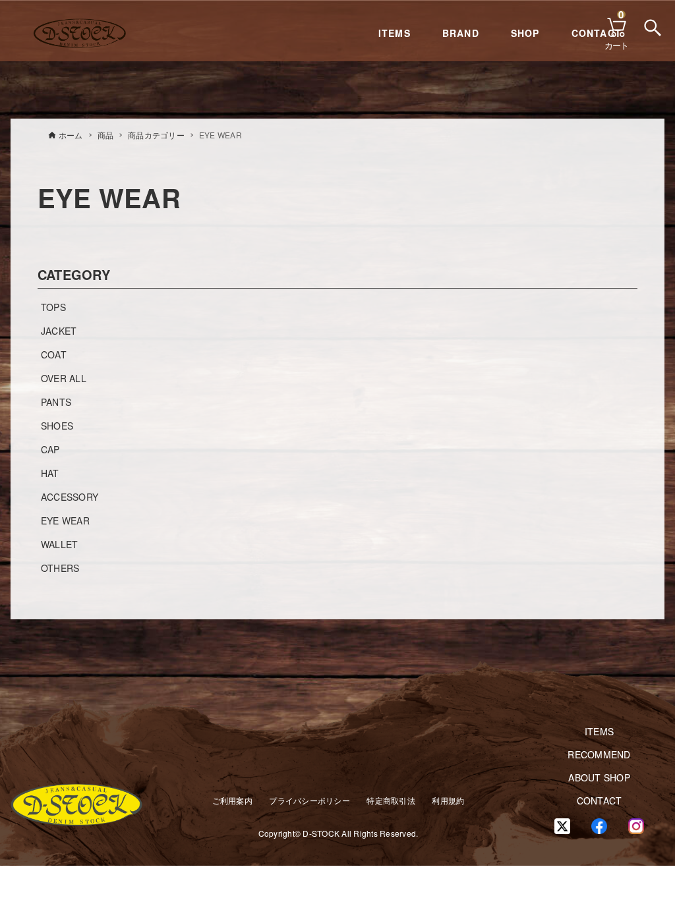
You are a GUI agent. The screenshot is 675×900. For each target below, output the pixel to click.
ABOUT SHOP (599, 777)
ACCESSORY (69, 496)
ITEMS (394, 33)
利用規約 (448, 800)
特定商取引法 (391, 800)
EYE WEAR (65, 520)
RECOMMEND (599, 754)
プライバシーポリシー (309, 800)
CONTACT (599, 800)
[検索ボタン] (651, 26)
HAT (50, 473)
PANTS (56, 401)
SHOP (525, 33)
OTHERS (60, 568)
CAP (50, 449)
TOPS (53, 307)
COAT (54, 354)
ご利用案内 (232, 800)
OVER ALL (63, 378)
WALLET (59, 544)
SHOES (57, 425)
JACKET (59, 330)
